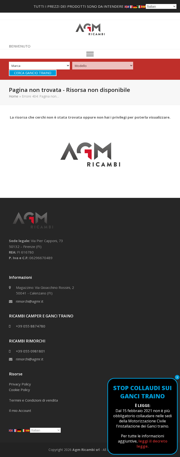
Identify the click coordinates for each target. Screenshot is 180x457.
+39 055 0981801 (30, 351)
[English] (11, 430)
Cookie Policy (19, 389)
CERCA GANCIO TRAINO (32, 73)
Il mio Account (20, 410)
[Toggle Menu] (90, 54)
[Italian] (24, 430)
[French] (15, 430)
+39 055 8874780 (30, 326)
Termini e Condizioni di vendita (33, 400)
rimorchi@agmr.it (29, 301)
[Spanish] (28, 430)
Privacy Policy (20, 384)
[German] (19, 430)
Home (13, 96)
